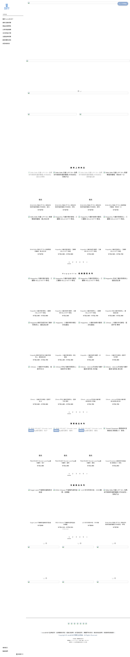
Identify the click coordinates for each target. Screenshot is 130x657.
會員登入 (5, 647)
